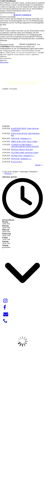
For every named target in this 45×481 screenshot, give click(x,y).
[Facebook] (4, 307)
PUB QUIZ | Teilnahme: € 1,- (21, 138)
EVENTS (8, 174)
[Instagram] (5, 301)
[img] (22, 6)
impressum (26, 470)
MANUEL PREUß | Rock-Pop (22, 149)
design (28, 459)
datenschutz (37, 470)
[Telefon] (5, 321)
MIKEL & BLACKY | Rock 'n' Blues (24, 141)
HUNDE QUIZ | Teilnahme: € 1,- (23, 156)
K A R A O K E (16, 162)
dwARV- (22, 459)
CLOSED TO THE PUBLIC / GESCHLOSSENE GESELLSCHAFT (25, 145)
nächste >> (39, 165)
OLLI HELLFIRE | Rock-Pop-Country (24, 153)
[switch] (1, 27)
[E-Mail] (5, 314)
